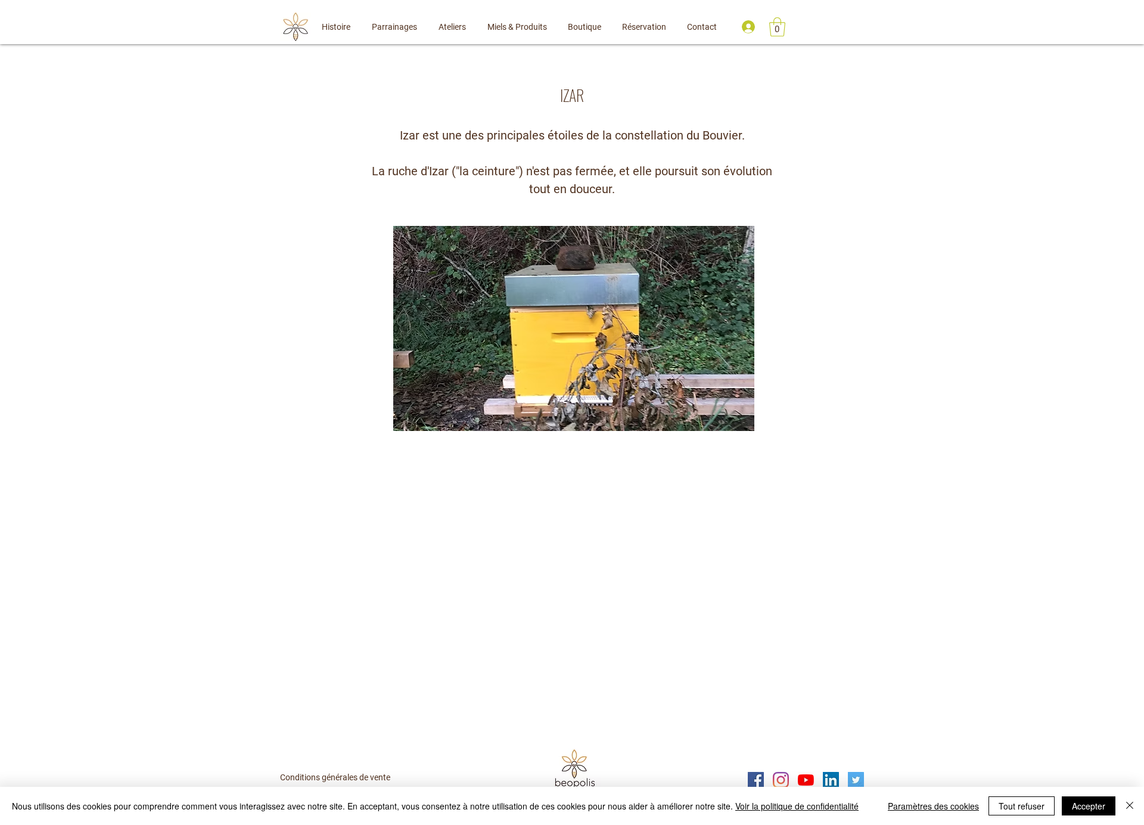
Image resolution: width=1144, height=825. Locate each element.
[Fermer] (1130, 805)
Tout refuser (1021, 806)
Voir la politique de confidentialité (797, 806)
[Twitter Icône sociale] (856, 780)
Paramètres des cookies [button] (933, 806)
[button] (777, 26)
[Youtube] (806, 780)
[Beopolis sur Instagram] (781, 780)
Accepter (1088, 806)
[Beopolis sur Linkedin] (831, 780)
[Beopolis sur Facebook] (756, 780)
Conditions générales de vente (335, 777)
